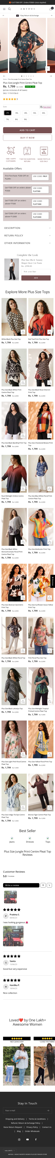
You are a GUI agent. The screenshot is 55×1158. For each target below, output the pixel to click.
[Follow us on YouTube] (27, 1139)
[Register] (48, 1110)
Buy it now (27, 137)
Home (5, 79)
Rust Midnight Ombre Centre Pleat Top (13, 497)
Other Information (17, 243)
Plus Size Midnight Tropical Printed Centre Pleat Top (38, 709)
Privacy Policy (32, 1127)
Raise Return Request (13, 1127)
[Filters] (43, 885)
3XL (16, 113)
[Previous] (4, 76)
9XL (25, 119)
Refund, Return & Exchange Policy (25, 1123)
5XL (34, 113)
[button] (9, 99)
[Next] (51, 76)
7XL (7, 119)
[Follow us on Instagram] (19, 1139)
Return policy (13, 235)
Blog (19, 1131)
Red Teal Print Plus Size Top (38, 339)
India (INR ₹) (8, 1150)
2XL (7, 113)
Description (12, 227)
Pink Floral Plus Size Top (37, 658)
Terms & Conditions (37, 1119)
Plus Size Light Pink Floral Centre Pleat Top (14, 762)
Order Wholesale (32, 1131)
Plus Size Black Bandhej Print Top (14, 443)
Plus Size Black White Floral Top (13, 658)
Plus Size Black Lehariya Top (12, 708)
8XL (16, 119)
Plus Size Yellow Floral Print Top (40, 761)
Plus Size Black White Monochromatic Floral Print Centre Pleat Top (12, 551)
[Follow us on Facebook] (36, 1139)
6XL (43, 113)
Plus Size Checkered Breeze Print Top (40, 444)
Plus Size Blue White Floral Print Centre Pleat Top (40, 497)
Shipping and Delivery (15, 1119)
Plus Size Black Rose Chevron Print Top (39, 391)
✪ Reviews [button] (53, 581)
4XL (25, 113)
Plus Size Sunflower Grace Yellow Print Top (40, 606)
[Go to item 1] (10, 897)
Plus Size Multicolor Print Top (39, 549)
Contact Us (46, 1127)
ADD (36, 278)
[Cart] (50, 9)
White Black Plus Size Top (11, 339)
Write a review (12, 885)
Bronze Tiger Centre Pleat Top (39, 815)
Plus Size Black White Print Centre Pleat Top (11, 391)
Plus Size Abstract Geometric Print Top (12, 606)
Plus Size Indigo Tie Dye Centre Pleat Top (13, 816)
